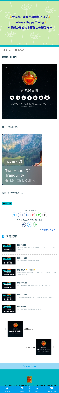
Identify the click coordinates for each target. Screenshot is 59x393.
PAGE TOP (30, 366)
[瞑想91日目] (26, 215)
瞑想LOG (8, 203)
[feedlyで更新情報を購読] (35, 224)
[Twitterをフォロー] (29, 224)
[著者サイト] (23, 224)
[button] (53, 292)
